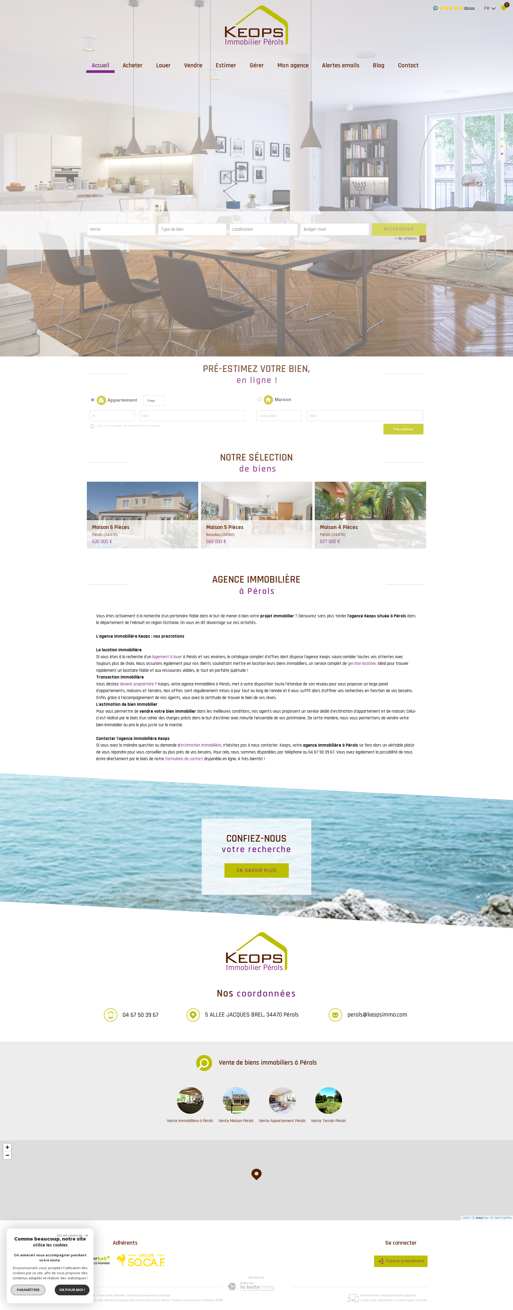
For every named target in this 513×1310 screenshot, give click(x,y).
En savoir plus (257, 870)
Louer (163, 65)
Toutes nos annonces (186, 1300)
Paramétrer (28, 1289)
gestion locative (362, 663)
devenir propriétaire (137, 684)
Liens (156, 1300)
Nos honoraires (140, 1300)
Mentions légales (117, 1300)
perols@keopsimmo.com (377, 1014)
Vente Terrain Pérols (328, 1121)
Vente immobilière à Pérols (190, 1121)
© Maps (480, 1218)
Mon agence (293, 65)
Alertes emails (340, 65)
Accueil (100, 65)
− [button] (7, 1155)
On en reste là (69, 1235)
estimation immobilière (201, 745)
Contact (408, 65)
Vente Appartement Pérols (282, 1121)
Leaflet (466, 1218)
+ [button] (7, 1147)
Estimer (226, 65)
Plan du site (95, 1300)
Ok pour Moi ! (72, 1289)
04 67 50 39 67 (140, 1015)
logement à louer (167, 657)
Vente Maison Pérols (236, 1121)
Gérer (257, 65)
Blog (378, 65)
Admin (165, 1300)
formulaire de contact (184, 759)
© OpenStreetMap (501, 1218)
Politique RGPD (212, 1300)
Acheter (133, 65)
